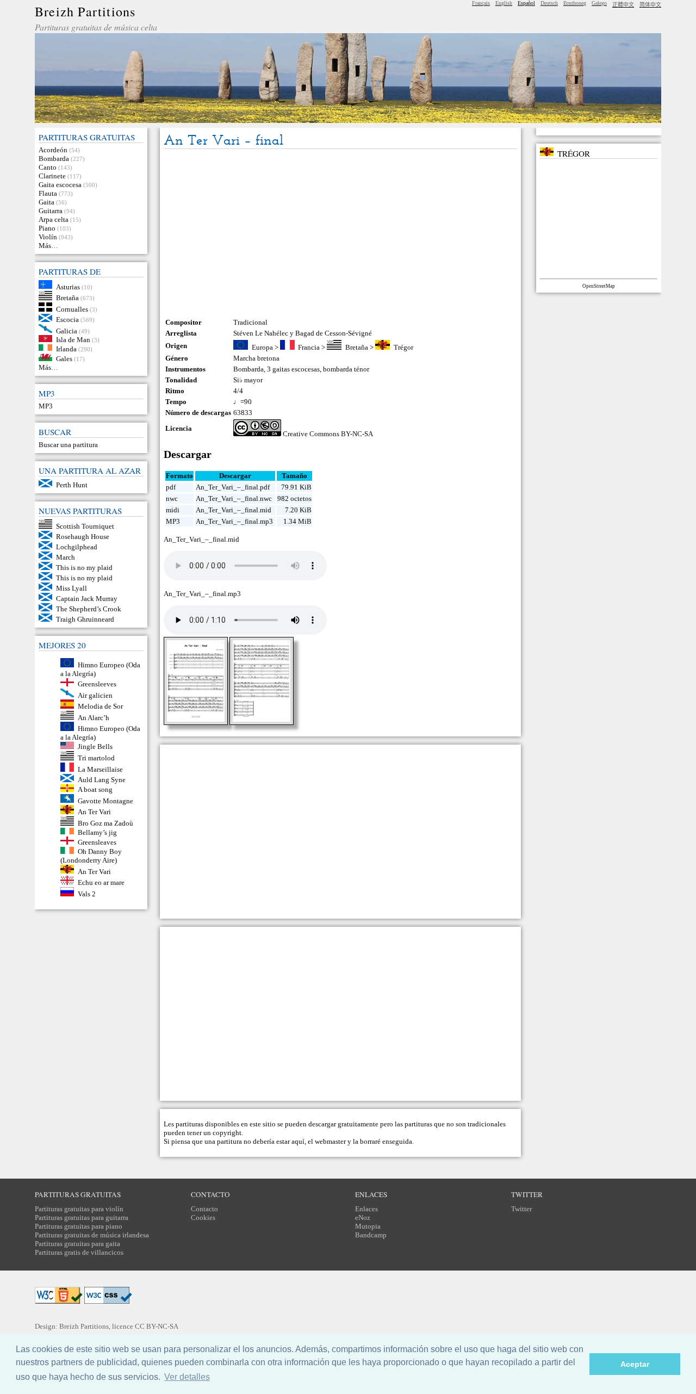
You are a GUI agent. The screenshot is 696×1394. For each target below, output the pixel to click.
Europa (262, 347)
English (503, 3)
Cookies (203, 1217)
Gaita (46, 202)
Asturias (68, 286)
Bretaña (67, 298)
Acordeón (53, 150)
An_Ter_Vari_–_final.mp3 (234, 521)
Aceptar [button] (634, 1364)
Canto (48, 167)
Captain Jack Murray (86, 598)
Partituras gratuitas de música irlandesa (92, 1235)
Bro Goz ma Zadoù (105, 823)
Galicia (66, 330)
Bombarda (54, 158)
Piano (47, 228)
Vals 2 (87, 894)
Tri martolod (96, 758)
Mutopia (368, 1226)
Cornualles (72, 309)
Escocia (67, 319)
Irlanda (66, 348)
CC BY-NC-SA (156, 1326)
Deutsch (549, 3)
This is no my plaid (84, 567)
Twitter (521, 1209)
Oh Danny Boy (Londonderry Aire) (91, 855)
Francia (309, 347)
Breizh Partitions (85, 11)
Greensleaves (97, 842)
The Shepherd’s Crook (88, 609)
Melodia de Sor (100, 706)
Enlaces (366, 1209)
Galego (599, 3)
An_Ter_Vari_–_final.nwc (234, 498)
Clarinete (52, 176)
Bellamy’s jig (97, 832)
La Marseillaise (100, 769)
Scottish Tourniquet (85, 526)
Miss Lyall (71, 588)
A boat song (95, 789)
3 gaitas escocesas (293, 369)
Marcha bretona (256, 358)
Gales (64, 359)
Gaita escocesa (60, 185)
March (65, 557)
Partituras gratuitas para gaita (77, 1244)
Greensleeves (97, 684)
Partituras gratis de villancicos (79, 1252)
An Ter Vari (94, 812)
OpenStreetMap (598, 286)
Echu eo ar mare (101, 882)
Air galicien (95, 695)
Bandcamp (371, 1235)
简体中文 (650, 5)
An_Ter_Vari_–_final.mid (233, 510)
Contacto (204, 1209)
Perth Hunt (72, 485)
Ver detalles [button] (187, 1376)
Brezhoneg (574, 3)
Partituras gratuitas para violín (79, 1209)
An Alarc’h (93, 717)
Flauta (48, 193)
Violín (48, 237)
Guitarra (51, 211)
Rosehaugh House (82, 536)
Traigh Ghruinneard (85, 619)
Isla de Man (73, 340)
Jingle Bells (95, 746)
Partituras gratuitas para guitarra (81, 1217)
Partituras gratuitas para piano (78, 1226)
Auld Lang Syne (102, 780)
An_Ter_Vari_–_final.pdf (233, 487)
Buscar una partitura (68, 445)
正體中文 (623, 5)
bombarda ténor (346, 369)
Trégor (403, 347)
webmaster (330, 1141)
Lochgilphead (76, 547)
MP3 (46, 406)
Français (481, 3)
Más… (48, 245)
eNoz (362, 1217)
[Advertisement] (340, 233)
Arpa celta (54, 219)
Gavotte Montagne (105, 800)
